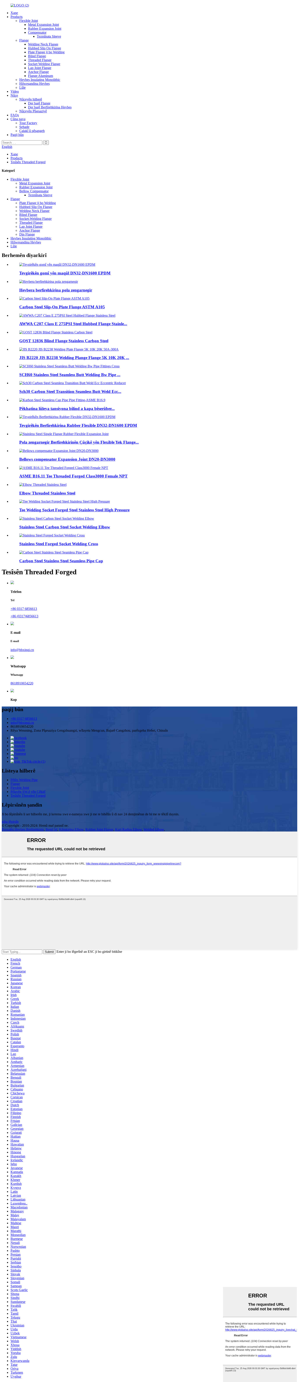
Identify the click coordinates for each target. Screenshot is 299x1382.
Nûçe (14, 95)
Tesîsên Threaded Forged (28, 162)
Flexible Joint (28, 21)
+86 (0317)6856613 (24, 616)
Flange (24, 40)
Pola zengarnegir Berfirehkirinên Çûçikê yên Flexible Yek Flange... (79, 442)
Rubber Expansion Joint (44, 28)
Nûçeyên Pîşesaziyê (33, 111)
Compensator (37, 32)
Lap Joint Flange (39, 68)
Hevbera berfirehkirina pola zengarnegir (55, 290)
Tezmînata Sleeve (49, 36)
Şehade (24, 127)
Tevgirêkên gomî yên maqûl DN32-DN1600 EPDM (65, 273)
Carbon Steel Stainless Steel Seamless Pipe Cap (61, 561)
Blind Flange (37, 56)
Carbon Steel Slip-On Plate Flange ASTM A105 (62, 307)
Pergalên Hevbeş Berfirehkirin (23, 829)
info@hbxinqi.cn (22, 650)
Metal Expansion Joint (43, 24)
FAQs (15, 115)
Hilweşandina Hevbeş (34, 83)
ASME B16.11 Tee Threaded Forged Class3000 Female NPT (73, 476)
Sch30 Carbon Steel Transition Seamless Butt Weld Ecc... (70, 391)
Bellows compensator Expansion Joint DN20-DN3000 (67, 459)
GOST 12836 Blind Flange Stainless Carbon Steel (63, 341)
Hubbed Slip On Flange (44, 48)
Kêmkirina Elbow (71, 829)
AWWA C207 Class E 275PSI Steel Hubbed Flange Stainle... (73, 323)
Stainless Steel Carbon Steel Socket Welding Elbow (64, 527)
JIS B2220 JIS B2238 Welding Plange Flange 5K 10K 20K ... (74, 357)
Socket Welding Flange (44, 64)
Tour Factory (28, 123)
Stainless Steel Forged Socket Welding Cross (58, 544)
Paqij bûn (17, 135)
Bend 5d (51, 829)
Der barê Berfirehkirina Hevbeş (50, 107)
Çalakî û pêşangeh (32, 131)
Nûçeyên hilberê (30, 99)
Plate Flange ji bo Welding (46, 52)
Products (17, 17)
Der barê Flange (39, 103)
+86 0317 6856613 (24, 609)
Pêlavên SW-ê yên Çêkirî (28, 791)
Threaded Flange (39, 60)
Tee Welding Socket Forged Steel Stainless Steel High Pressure (74, 510)
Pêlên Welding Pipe (24, 780)
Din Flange (27, 234)
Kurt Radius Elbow (128, 829)
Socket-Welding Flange (35, 218)
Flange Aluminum (40, 76)
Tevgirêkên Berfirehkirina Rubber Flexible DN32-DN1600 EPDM (78, 425)
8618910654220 (22, 683)
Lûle (22, 87)
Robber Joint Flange (99, 829)
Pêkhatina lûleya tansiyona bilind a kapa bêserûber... (67, 408)
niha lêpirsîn (10, 821)
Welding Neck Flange (43, 44)
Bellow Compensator (34, 191)
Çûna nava (18, 119)
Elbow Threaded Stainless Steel (47, 493)
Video (15, 91)
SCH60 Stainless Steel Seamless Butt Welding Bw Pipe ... (69, 374)
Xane (14, 13)
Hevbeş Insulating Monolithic (39, 80)
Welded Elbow (154, 829)
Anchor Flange (38, 72)
